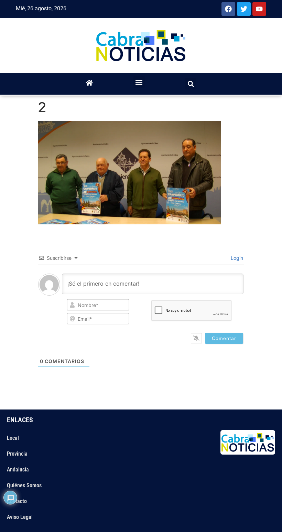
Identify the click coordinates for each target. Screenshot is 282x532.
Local (13, 438)
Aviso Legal (20, 517)
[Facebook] (228, 9)
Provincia (17, 453)
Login (236, 258)
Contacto (17, 501)
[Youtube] (259, 9)
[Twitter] (244, 9)
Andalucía (18, 469)
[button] (139, 82)
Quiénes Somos (24, 485)
